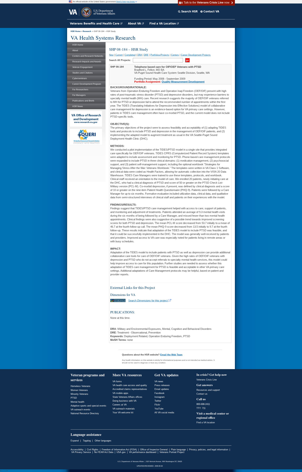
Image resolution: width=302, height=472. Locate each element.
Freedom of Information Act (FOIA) (119, 449)
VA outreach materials (124, 408)
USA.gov (121, 452)
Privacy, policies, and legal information (208, 449)
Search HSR (189, 11)
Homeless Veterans (80, 386)
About (75, 50)
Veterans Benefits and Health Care (95, 23)
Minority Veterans (79, 394)
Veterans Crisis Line (206, 379)
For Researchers (80, 89)
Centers (175, 55)
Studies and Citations (82, 73)
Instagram (159, 397)
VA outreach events (80, 409)
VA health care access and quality (130, 385)
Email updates (161, 389)
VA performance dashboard (142, 452)
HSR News (77, 106)
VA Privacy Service (81, 452)
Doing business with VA (124, 401)
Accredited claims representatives (130, 389)
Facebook (159, 393)
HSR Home (76, 31)
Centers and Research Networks (87, 56)
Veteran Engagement (82, 67)
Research (87, 31)
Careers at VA (120, 404)
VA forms (117, 381)
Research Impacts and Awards (86, 61)
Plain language (178, 449)
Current (119, 55)
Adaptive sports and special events (88, 405)
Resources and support (208, 390)
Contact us (201, 394)
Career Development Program (86, 84)
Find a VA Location (163, 23)
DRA (139, 55)
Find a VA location (205, 422)
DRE (146, 55)
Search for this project (148, 300)
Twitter (157, 401)
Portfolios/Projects (159, 55)
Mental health (77, 402)
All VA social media (164, 412)
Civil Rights (92, 449)
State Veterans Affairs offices (127, 397)
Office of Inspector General (154, 449)
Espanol (75, 440)
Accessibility (77, 449)
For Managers (79, 95)
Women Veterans (79, 390)
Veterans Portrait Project (172, 452)
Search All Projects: (120, 60)
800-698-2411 (203, 404)
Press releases (162, 385)
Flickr (157, 404)
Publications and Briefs (83, 101)
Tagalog (86, 440)
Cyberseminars (79, 78)
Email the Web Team (171, 354)
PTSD (74, 398)
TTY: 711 (201, 408)
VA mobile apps (120, 393)
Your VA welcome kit (123, 412)
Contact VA (211, 11)
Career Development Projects (196, 55)
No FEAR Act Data (103, 452)
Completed (130, 55)
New (111, 55)
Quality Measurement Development (183, 81)
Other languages (102, 440)
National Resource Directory (85, 413)
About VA (135, 23)
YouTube (158, 408)
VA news (158, 381)
